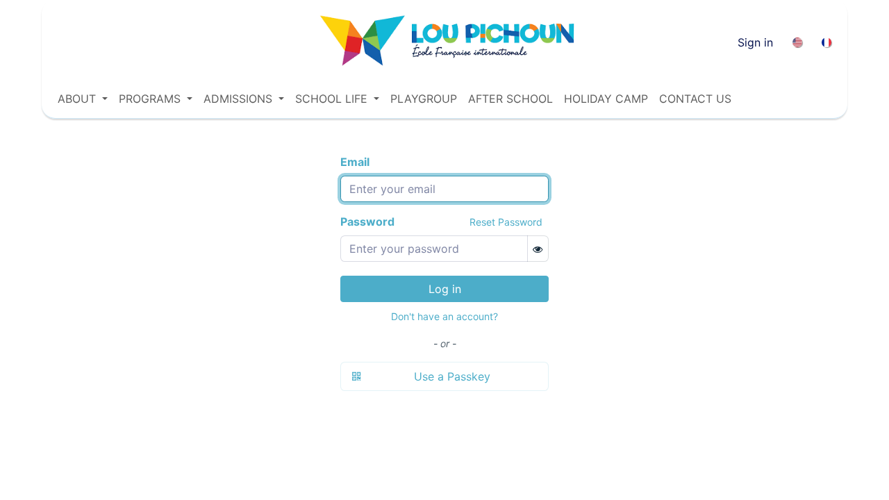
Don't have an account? (444, 316)
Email (354, 162)
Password (367, 221)
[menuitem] (797, 42)
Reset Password (506, 222)
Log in (445, 289)
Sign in (755, 42)
